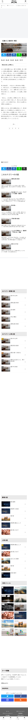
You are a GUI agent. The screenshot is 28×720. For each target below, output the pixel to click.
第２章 (7, 60)
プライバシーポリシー (8, 713)
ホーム (7, 711)
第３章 (12, 60)
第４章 (16, 60)
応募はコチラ (4, 683)
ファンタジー (5, 162)
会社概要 (8, 715)
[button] (24, 54)
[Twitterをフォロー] (7, 696)
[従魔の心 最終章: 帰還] (17, 390)
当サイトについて (20, 711)
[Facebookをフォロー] (20, 696)
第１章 (3, 60)
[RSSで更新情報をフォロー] (20, 700)
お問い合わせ (20, 715)
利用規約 (20, 713)
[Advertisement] (14, 23)
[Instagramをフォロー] (7, 700)
